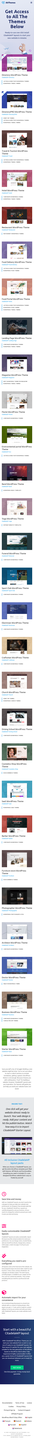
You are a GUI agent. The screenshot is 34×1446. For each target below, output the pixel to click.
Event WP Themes (8, 118)
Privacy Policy (21, 1406)
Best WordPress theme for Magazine (15, 381)
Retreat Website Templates (12, 525)
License (29, 1403)
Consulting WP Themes (10, 1020)
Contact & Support (24, 1410)
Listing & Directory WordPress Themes (16, 81)
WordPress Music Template (12, 490)
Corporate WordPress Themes (13, 196)
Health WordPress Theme (11, 983)
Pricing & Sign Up (9, 1410)
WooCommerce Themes (10, 772)
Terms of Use (19, 1403)
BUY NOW (17, 1367)
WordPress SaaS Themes (11, 807)
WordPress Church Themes (12, 700)
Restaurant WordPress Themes (13, 233)
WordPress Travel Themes (11, 83)
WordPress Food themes (11, 270)
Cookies (11, 1406)
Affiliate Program (17, 1414)
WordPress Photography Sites (13, 914)
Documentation (7, 1403)
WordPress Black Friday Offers (12, 1417)
